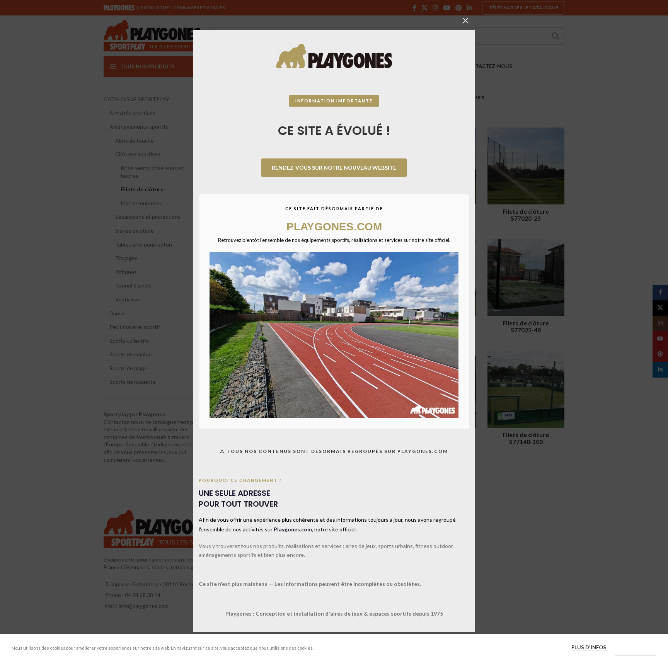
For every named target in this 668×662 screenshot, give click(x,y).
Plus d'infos (589, 647)
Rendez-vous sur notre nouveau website (334, 167)
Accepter (636, 648)
